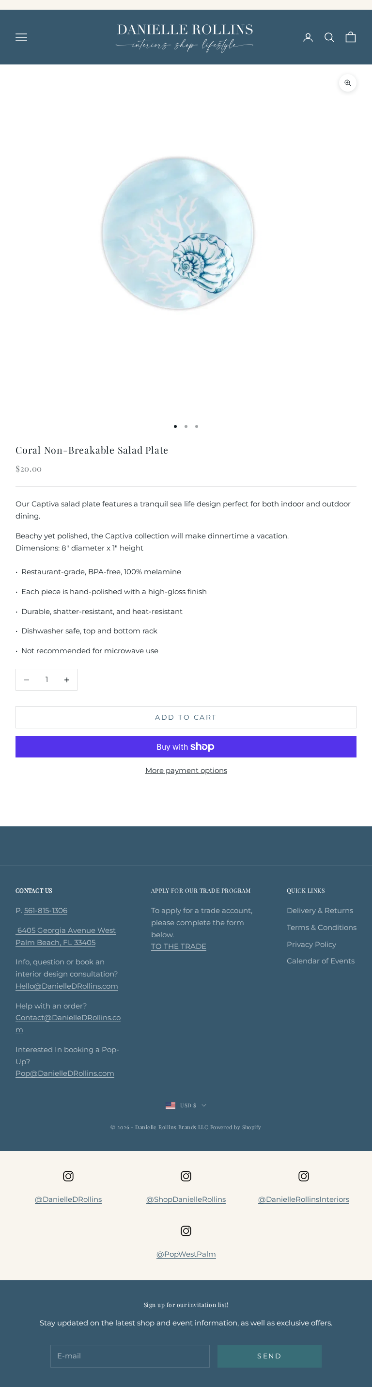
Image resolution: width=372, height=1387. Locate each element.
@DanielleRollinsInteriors (303, 1199)
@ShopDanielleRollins (186, 1199)
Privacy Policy (311, 944)
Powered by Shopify (236, 1127)
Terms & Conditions (321, 927)
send (269, 1356)
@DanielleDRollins (68, 1199)
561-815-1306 (45, 910)
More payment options (186, 770)
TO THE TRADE (178, 946)
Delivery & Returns (320, 910)
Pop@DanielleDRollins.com (65, 1073)
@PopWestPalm (186, 1254)
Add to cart (186, 717)
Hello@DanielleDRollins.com (67, 986)
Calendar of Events (321, 960)
